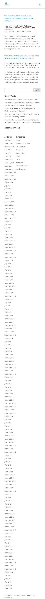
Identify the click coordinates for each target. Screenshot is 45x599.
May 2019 (7, 231)
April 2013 (8, 468)
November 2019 (10, 212)
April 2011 (8, 546)
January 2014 (9, 439)
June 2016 (7, 345)
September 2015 (10, 374)
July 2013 (7, 459)
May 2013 (7, 465)
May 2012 (7, 504)
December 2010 (9, 559)
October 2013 (9, 449)
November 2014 (10, 407)
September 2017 (10, 296)
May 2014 (7, 426)
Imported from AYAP (23, 143)
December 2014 (9, 403)
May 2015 (7, 387)
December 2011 (9, 520)
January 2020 (9, 205)
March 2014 (8, 432)
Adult (29, 31)
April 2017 (8, 312)
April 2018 (8, 273)
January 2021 (9, 166)
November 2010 (10, 562)
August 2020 (8, 182)
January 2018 (9, 283)
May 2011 (7, 543)
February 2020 (9, 202)
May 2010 (7, 582)
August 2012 (8, 494)
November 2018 (10, 251)
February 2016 (9, 358)
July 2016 (7, 342)
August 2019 (8, 221)
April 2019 (8, 234)
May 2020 (7, 192)
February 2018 (9, 280)
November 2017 (10, 290)
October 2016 (9, 332)
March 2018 (8, 277)
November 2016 (10, 329)
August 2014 (8, 416)
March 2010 (8, 588)
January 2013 (9, 478)
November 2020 (10, 173)
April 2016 (8, 351)
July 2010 (7, 575)
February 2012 (9, 514)
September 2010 (10, 569)
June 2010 (7, 579)
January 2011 (9, 556)
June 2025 (7, 140)
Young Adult (20, 153)
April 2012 (8, 507)
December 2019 (9, 208)
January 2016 (9, 361)
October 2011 (9, 527)
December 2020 (9, 169)
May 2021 (7, 153)
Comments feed (21, 166)
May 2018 (7, 270)
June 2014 (7, 423)
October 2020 (9, 176)
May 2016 (7, 348)
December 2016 (9, 325)
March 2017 (8, 316)
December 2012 (9, 481)
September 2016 (10, 335)
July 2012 (7, 497)
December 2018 (9, 247)
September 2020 (10, 179)
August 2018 (8, 260)
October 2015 (9, 371)
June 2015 (7, 384)
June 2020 (7, 189)
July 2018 (7, 264)
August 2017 (8, 299)
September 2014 (10, 413)
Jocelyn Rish (11, 31)
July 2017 (7, 303)
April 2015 (8, 390)
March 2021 (8, 160)
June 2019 (7, 228)
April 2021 (8, 156)
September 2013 (10, 452)
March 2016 (8, 355)
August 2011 (8, 533)
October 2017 (9, 293)
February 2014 (9, 436)
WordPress (8, 598)
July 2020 (7, 186)
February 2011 (9, 553)
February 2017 (9, 319)
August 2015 (8, 377)
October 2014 (9, 410)
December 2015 (9, 364)
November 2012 (10, 484)
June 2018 (7, 267)
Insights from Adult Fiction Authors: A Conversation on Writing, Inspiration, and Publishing (19, 27)
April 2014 (8, 429)
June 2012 (7, 501)
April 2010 (8, 585)
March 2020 (8, 199)
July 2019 (7, 225)
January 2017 (9, 322)
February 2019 (9, 241)
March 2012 (8, 510)
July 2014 (7, 419)
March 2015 (8, 394)
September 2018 (10, 257)
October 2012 (9, 488)
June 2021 (7, 150)
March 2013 (8, 472)
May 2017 (7, 309)
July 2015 (7, 380)
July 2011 (7, 536)
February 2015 (9, 397)
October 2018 (9, 254)
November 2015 (10, 367)
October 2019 (9, 215)
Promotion (35, 67)
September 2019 (10, 218)
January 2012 (9, 517)
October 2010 (9, 566)
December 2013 (9, 442)
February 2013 (9, 475)
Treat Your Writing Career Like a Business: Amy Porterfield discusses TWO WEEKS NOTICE (22, 64)
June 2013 (7, 462)
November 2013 (10, 445)
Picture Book (20, 147)
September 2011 (10, 530)
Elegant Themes (19, 595)
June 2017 (7, 306)
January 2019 (9, 244)
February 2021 (9, 163)
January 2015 (9, 400)
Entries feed (20, 163)
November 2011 (10, 524)
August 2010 (8, 572)
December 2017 (9, 286)
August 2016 (8, 338)
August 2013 (8, 455)
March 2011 (8, 549)
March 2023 (8, 143)
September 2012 (10, 491)
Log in (18, 159)
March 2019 (8, 238)
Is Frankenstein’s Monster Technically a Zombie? (21, 99)
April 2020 (8, 195)
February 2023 (9, 147)
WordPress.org (21, 169)
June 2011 (7, 540)
